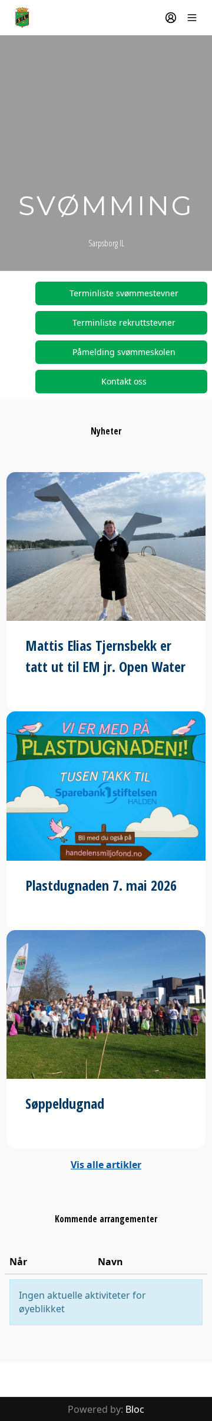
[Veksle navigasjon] (192, 17)
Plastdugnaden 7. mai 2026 (101, 885)
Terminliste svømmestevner (123, 293)
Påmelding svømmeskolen (123, 351)
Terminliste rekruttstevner (123, 322)
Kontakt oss (124, 381)
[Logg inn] (170, 17)
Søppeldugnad (64, 1103)
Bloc (134, 1409)
